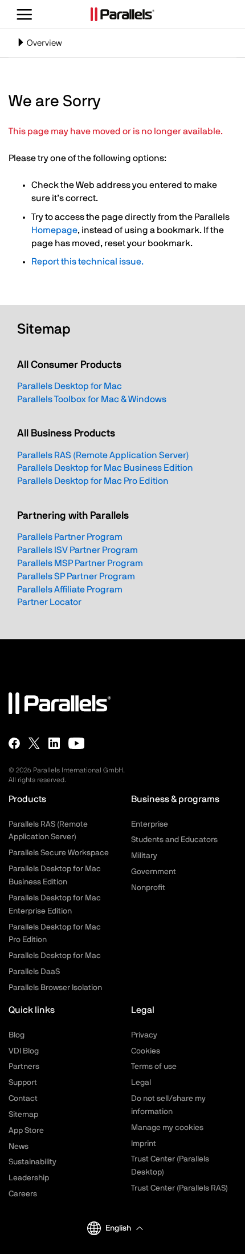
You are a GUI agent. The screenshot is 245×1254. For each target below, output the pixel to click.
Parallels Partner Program (69, 537)
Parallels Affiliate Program (69, 589)
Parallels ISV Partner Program (77, 550)
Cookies (145, 1051)
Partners (24, 1067)
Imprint (143, 1144)
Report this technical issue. (87, 261)
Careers (23, 1194)
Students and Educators (174, 840)
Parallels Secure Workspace (59, 853)
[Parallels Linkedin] (54, 743)
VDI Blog (24, 1051)
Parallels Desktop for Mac (69, 386)
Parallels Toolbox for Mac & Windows (91, 399)
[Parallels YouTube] (76, 743)
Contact (23, 1099)
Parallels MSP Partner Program (80, 563)
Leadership (29, 1178)
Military (144, 856)
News (18, 1147)
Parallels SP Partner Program (76, 576)
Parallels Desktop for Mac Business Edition (105, 467)
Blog (16, 1035)
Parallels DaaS (34, 972)
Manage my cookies (167, 1128)
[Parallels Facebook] (14, 743)
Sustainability (32, 1162)
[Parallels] (122, 14)
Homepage (54, 230)
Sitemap (23, 1115)
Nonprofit (148, 888)
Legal (141, 1083)
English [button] (118, 1228)
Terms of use (154, 1067)
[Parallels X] (34, 743)
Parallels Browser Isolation (55, 988)
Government (153, 872)
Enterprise (149, 824)
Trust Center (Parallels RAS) (179, 1188)
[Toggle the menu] (25, 14)
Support (23, 1083)
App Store (26, 1131)
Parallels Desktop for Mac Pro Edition (93, 481)
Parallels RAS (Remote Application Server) (103, 455)
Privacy (144, 1035)
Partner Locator (49, 602)
